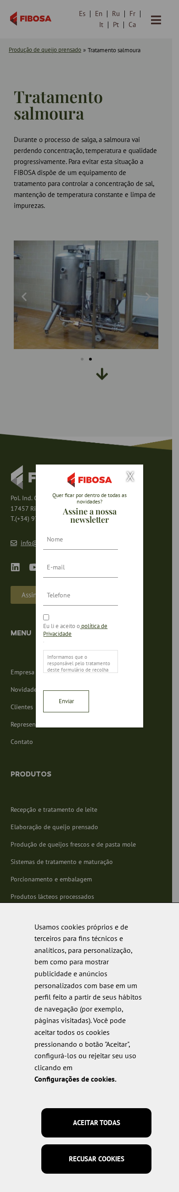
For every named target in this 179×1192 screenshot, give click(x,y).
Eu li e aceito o (75, 630)
